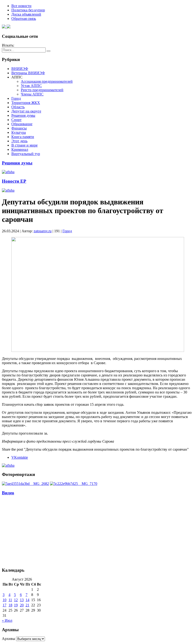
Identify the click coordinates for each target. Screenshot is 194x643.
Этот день (19, 141)
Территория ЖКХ (25, 103)
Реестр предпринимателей (42, 90)
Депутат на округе (26, 111)
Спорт (16, 120)
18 (10, 605)
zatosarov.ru (43, 231)
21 (27, 605)
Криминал (19, 149)
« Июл (7, 620)
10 (4, 600)
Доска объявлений (26, 14)
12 (16, 600)
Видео (8, 492)
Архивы (8, 639)
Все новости (21, 6)
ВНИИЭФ (19, 69)
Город (16, 98)
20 (22, 605)
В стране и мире (24, 145)
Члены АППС (32, 94)
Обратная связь (23, 19)
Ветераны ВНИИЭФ (28, 73)
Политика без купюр (28, 10)
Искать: (8, 45)
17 (4, 605)
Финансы (19, 128)
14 (27, 600)
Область (18, 107)
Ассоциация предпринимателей (47, 81)
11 (10, 600)
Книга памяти (22, 137)
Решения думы (23, 115)
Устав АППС (31, 86)
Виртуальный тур (25, 154)
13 (22, 600)
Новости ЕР (14, 181)
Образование (21, 124)
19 (16, 605)
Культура (18, 132)
